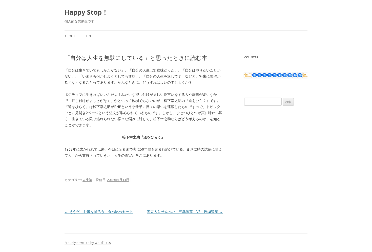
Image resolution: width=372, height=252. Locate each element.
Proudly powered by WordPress (88, 243)
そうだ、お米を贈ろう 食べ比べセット (99, 211)
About (70, 36)
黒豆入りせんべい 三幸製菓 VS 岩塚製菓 (185, 211)
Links (90, 36)
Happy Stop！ (86, 12)
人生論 (87, 179)
